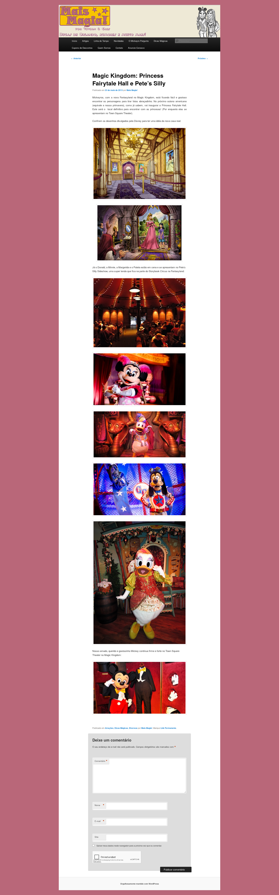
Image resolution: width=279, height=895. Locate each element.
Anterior (76, 58)
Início (74, 40)
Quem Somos (104, 47)
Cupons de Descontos (82, 47)
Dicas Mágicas (161, 40)
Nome (99, 805)
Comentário (101, 761)
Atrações (109, 728)
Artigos (85, 40)
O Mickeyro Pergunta (139, 40)
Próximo (203, 58)
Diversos (133, 728)
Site (96, 836)
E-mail (99, 821)
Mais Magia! (132, 90)
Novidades (119, 40)
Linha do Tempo (101, 40)
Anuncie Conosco (136, 47)
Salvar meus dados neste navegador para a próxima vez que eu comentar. (129, 845)
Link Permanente (168, 728)
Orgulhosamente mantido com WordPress (139, 883)
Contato (119, 47)
